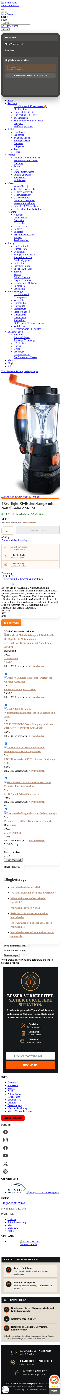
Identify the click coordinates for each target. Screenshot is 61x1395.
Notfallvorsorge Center (23, 1319)
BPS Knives (20, 343)
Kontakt (11, 1088)
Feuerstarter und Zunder (26, 160)
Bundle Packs (11, 623)
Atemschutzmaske (23, 257)
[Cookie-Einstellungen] (5, 1389)
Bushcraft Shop (15, 331)
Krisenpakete (20, 297)
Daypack (18, 123)
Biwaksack (19, 132)
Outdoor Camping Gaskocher (20, 689)
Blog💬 (11, 363)
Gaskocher (19, 220)
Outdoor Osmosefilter (24, 200)
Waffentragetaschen (23, 126)
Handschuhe (20, 177)
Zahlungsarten (15, 1094)
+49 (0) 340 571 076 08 (13, 1203)
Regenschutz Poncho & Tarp (28, 209)
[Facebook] (5, 1147)
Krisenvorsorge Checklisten (27, 329)
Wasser (11, 183)
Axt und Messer (22, 354)
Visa (10, 1225)
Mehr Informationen (15, 950)
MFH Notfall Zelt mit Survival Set (22, 794)
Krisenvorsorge (15, 291)
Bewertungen (12, 955)
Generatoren (20, 314)
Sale (10, 366)
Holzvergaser (20, 226)
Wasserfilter (19, 300)
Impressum (13, 1085)
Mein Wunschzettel (14, 44)
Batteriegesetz (14, 1099)
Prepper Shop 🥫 (22, 311)
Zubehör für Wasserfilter (26, 206)
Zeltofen (18, 229)
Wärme (11, 154)
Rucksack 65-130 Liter (25, 115)
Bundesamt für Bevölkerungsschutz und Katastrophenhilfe (32, 1309)
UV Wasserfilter (22, 197)
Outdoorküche (21, 217)
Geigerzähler (20, 317)
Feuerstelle (19, 351)
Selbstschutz (20, 308)
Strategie (12, 243)
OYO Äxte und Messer (25, 357)
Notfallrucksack (21, 294)
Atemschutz (19, 320)
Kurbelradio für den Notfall (25, 907)
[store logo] (9, 2)
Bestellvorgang (15, 1105)
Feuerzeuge (19, 288)
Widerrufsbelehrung (17, 1108)
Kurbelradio (20, 303)
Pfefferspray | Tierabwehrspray (29, 323)
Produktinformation (15, 945)
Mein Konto (10, 38)
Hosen (17, 169)
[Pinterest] (5, 1171)
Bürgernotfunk (21, 246)
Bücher (17, 346)
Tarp (16, 149)
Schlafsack (19, 134)
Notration (18, 214)
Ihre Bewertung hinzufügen (29, 579)
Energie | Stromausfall (25, 254)
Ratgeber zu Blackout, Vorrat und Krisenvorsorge (29, 1328)
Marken (11, 360)
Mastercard (13, 1228)
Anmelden (10, 50)
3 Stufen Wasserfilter (24, 192)
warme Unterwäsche (24, 171)
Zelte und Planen (22, 137)
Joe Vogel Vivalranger (25, 340)
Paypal (11, 1230)
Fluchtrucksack (21, 109)
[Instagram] (5, 1140)
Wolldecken (19, 180)
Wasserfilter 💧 (21, 186)
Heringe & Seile (22, 140)
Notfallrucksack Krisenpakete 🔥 (30, 106)
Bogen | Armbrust (22, 280)
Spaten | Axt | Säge (23, 268)
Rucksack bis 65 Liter (24, 112)
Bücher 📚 (19, 306)
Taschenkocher (21, 240)
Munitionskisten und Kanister (28, 120)
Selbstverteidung (22, 266)
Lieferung (12, 1102)
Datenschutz (14, 1096)
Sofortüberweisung (17, 1222)
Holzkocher (19, 223)
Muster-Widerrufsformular (20, 1111)
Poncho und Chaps (23, 174)
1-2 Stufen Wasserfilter (25, 189)
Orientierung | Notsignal (26, 283)
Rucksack (12, 103)
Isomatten (18, 143)
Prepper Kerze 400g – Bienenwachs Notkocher (29, 821)
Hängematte (20, 146)
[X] (5, 1163)
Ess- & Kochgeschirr (24, 234)
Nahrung (12, 211)
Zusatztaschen (21, 117)
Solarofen (18, 231)
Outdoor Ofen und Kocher (27, 157)
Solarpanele (19, 286)
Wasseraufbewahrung (24, 203)
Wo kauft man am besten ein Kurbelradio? (33, 892)
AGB (10, 1091)
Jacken (17, 166)
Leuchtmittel (20, 251)
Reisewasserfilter (22, 194)
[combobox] (15, 23)
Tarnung (18, 271)
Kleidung (18, 163)
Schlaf (11, 129)
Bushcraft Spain (22, 337)
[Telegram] (5, 1132)
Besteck (18, 237)
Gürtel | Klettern (22, 277)
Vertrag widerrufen (13, 1118)
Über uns (12, 1082)
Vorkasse (12, 1219)
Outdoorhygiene (22, 260)
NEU (10, 100)
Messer (17, 274)
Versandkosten (29, 522)
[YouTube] (5, 1155)
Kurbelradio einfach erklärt (25, 887)
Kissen (17, 152)
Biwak (17, 348)
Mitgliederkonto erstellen (17, 60)
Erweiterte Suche (9, 26)
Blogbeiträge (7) (12, 867)
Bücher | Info (20, 248)
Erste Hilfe (19, 263)
